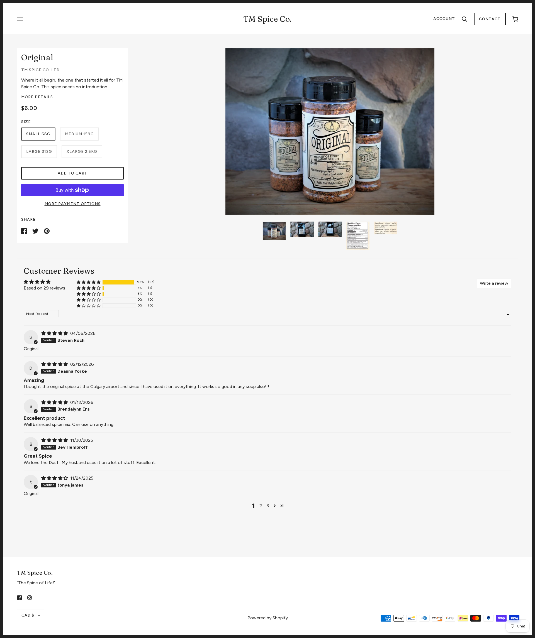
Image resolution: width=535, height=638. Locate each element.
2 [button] (260, 505)
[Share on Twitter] (36, 230)
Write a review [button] (494, 283)
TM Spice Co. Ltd (40, 70)
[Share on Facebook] (24, 230)
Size (26, 121)
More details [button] (37, 97)
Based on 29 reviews (44, 288)
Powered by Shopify (267, 617)
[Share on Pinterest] (47, 230)
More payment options (73, 204)
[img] (55, 333)
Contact (490, 19)
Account (444, 18)
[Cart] (515, 19)
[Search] (464, 19)
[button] (89, 282)
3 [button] (267, 505)
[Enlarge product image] (329, 131)
